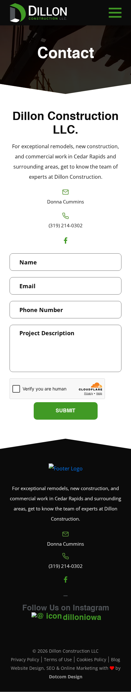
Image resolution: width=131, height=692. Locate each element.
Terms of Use (58, 659)
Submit (65, 411)
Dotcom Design (65, 677)
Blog (115, 659)
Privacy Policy (25, 659)
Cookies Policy (91, 659)
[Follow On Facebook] (65, 240)
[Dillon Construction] (38, 13)
